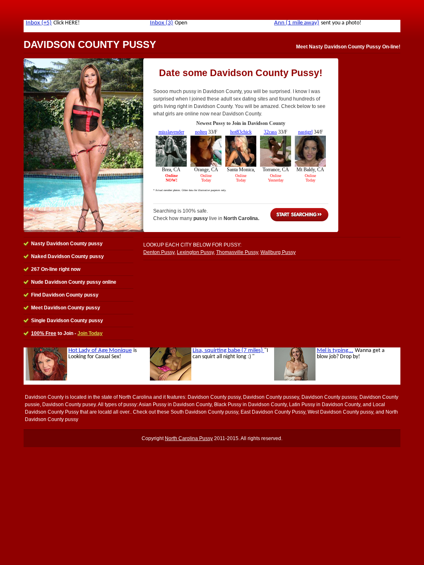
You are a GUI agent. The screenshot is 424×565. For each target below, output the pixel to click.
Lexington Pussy (195, 252)
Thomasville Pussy (237, 252)
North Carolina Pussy (189, 438)
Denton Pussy (158, 252)
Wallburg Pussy (278, 252)
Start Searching (299, 214)
